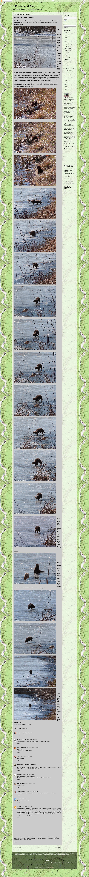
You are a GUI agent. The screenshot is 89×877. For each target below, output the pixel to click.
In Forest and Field (24, 6)
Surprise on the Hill (70, 68)
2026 (66, 32)
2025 (66, 34)
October (68, 46)
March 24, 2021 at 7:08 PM (32, 747)
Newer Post (17, 847)
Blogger (51, 867)
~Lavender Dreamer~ (21, 791)
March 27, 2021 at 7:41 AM (28, 774)
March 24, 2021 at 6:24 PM (31, 739)
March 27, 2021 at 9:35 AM (26, 798)
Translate (68, 20)
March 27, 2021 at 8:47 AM (32, 791)
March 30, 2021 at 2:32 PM (26, 806)
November (68, 44)
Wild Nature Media (67, 178)
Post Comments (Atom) (24, 849)
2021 (66, 41)
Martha (18, 798)
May (67, 55)
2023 (66, 37)
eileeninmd (19, 774)
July (67, 52)
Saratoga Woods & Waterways (68, 171)
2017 (66, 82)
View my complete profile (69, 143)
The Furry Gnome (21, 739)
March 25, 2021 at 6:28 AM (26, 756)
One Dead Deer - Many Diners (69, 62)
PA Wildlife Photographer (69, 183)
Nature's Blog (66, 174)
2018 (66, 80)
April (67, 57)
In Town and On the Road (69, 190)
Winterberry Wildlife (68, 179)
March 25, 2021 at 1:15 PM (30, 764)
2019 (66, 78)
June (67, 53)
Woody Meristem (69, 97)
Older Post (58, 847)
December (68, 43)
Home (37, 847)
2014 (66, 88)
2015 (66, 86)
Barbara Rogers (20, 764)
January (68, 74)
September (68, 48)
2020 (66, 77)
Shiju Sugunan (20, 783)
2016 (66, 84)
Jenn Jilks (19, 732)
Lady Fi (19, 756)
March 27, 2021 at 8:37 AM (29, 783)
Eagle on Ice (68, 70)
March (67, 59)
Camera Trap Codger (68, 181)
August (68, 50)
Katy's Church (69, 66)
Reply (18, 735)
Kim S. (18, 806)
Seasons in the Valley (68, 168)
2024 (66, 35)
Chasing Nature (67, 176)
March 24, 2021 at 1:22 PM (27, 732)
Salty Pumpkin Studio (22, 747)
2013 (66, 89)
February (68, 72)
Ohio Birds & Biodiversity (69, 173)
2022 (66, 39)
